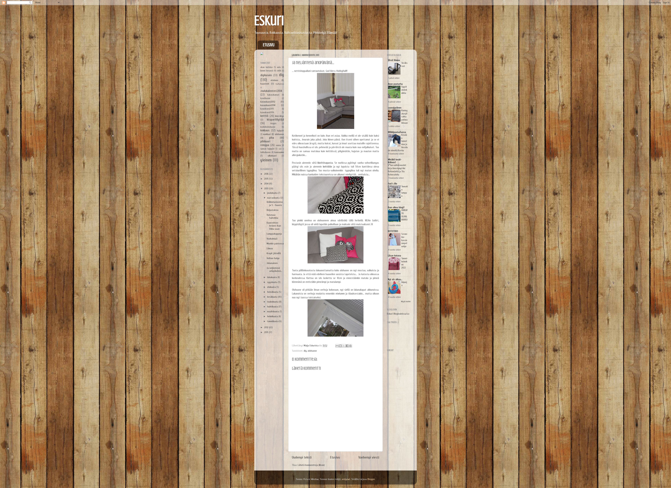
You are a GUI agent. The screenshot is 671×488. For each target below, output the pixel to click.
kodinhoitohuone (267, 127)
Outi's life (392, 183)
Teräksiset (404, 65)
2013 (266, 188)
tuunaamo (279, 152)
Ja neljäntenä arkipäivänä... (274, 269)
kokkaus (264, 130)
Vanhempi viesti (368, 457)
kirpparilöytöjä (275, 119)
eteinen (274, 80)
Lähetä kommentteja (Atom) (311, 465)
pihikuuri (265, 141)
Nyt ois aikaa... (395, 279)
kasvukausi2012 (267, 101)
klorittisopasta (325, 162)
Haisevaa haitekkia (272, 216)
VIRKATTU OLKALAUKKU (404, 215)
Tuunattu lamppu (404, 191)
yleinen (266, 160)
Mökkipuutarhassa (397, 132)
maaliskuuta (273, 311)
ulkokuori (272, 155)
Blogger (371, 479)
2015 (266, 178)
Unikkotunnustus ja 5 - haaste (275, 203)
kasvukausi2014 (267, 105)
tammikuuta (273, 321)
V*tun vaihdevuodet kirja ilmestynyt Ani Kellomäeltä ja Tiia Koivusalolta (397, 170)
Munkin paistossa (275, 243)
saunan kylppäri (267, 148)
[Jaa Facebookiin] (347, 346)
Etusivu (268, 45)
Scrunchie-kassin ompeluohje (404, 240)
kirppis (273, 123)
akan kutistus (266, 67)
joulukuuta (272, 192)
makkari (267, 134)
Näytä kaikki (406, 301)
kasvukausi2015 (267, 108)
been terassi (266, 70)
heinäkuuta (273, 291)
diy (305, 350)
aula (279, 67)
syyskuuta (272, 282)
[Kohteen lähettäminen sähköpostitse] (337, 346)
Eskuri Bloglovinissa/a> (398, 313)
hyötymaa (280, 84)
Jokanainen (272, 263)
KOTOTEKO (393, 231)
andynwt (346, 479)
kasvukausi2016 (267, 112)
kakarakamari (273, 94)
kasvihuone (265, 98)
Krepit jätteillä (274, 253)
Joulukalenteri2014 (271, 91)
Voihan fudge (273, 258)
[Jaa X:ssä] (343, 346)
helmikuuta (273, 316)
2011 (266, 332)
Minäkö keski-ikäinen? (394, 161)
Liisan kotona (394, 255)
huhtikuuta (273, 306)
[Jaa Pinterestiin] (350, 346)
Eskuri (269, 20)
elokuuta (271, 287)
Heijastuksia (272, 210)
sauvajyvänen (394, 107)
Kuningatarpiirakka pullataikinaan (404, 116)
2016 (266, 173)
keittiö (264, 116)
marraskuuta (273, 197)
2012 (266, 327)
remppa (264, 145)
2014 (266, 183)
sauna (278, 145)
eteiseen (340, 293)
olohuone (312, 350)
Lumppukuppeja (274, 233)
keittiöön (327, 166)
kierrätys (279, 116)
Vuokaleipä (272, 238)
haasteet (264, 83)
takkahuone (265, 152)
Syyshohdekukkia (404, 89)
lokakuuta (272, 277)
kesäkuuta (272, 296)
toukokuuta (273, 301)
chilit (279, 70)
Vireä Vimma (394, 60)
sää (280, 149)
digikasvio (266, 75)
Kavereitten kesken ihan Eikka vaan (274, 225)
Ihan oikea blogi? (396, 207)
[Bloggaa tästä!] (340, 346)
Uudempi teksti (302, 457)
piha (271, 137)
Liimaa (270, 248)
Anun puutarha (395, 83)
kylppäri (280, 130)
